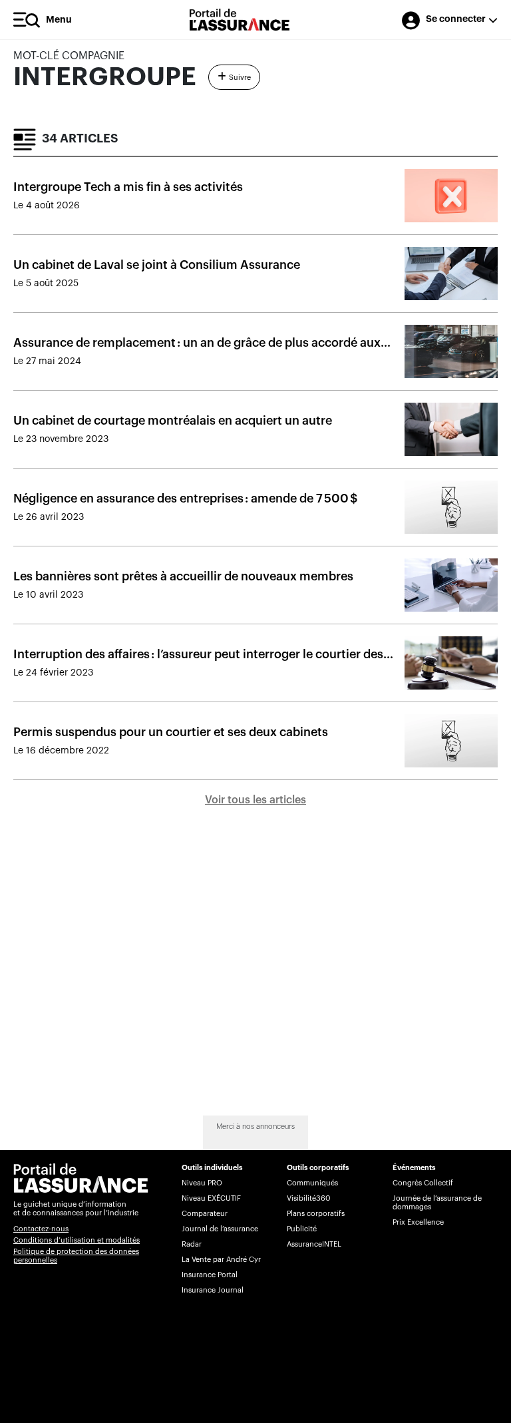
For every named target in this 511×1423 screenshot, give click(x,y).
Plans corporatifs (316, 1213)
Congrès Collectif (423, 1183)
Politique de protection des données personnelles (76, 1256)
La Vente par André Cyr (221, 1259)
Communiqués (312, 1183)
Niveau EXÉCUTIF (211, 1198)
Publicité (302, 1229)
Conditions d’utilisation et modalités (76, 1240)
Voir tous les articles (255, 800)
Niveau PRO (202, 1183)
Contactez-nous (41, 1229)
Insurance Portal (210, 1275)
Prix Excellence (418, 1222)
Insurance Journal (213, 1290)
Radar (192, 1244)
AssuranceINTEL (314, 1244)
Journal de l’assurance (220, 1229)
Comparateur (205, 1213)
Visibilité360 (308, 1198)
